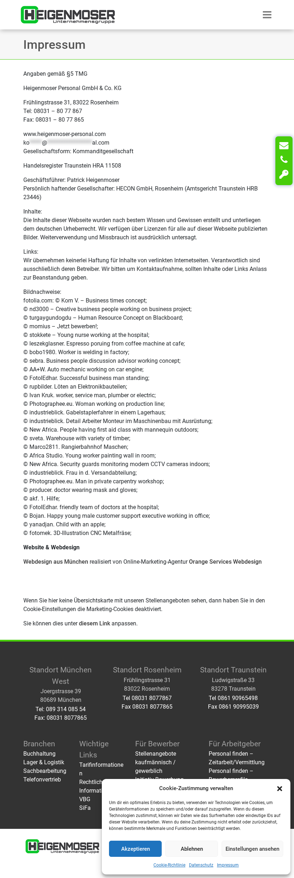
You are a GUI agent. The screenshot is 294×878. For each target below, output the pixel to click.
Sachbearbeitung (44, 770)
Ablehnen (192, 849)
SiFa (85, 807)
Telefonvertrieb (42, 779)
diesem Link (94, 623)
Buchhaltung (39, 753)
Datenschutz (201, 865)
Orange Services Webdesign (225, 561)
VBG (84, 799)
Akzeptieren (135, 849)
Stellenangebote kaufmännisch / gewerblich (155, 762)
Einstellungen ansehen (252, 849)
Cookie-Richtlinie (169, 865)
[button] (279, 788)
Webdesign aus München (55, 561)
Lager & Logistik (43, 762)
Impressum (228, 865)
